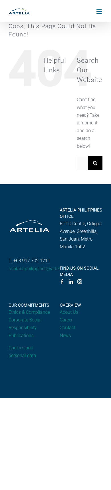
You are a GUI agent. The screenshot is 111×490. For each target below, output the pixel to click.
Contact (67, 327)
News (65, 335)
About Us (69, 312)
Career (66, 320)
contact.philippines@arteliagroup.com (47, 268)
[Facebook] (62, 281)
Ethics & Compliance (29, 312)
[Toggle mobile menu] (99, 12)
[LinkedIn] (71, 281)
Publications (21, 335)
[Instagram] (79, 281)
